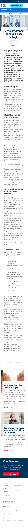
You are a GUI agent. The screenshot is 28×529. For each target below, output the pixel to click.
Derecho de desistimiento (9, 518)
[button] (26, 6)
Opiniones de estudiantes (6, 492)
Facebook (5, 510)
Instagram (16, 510)
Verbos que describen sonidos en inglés (13, 386)
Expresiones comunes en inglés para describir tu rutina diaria (14, 430)
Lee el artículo (8, 407)
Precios (5, 488)
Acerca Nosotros (7, 483)
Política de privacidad (8, 520)
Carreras (17, 483)
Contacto (5, 485)
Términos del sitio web (8, 517)
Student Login (20, 1)
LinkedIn (10, 510)
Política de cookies (18, 520)
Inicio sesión (6, 495)
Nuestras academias (18, 489)
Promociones (18, 485)
